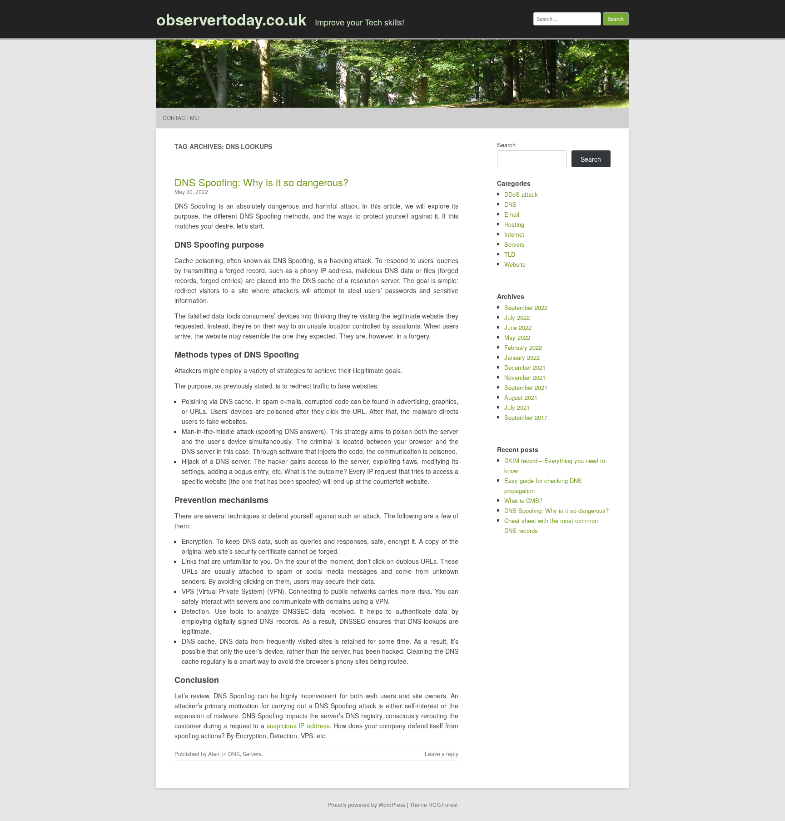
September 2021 (525, 387)
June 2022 (518, 327)
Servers (252, 753)
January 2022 (522, 357)
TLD (509, 254)
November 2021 (525, 377)
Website (515, 264)
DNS (234, 753)
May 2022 (517, 337)
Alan (213, 753)
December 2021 (525, 367)
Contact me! (181, 117)
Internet (514, 234)
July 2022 (517, 317)
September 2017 (525, 417)
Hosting (514, 224)
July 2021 (517, 407)
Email (511, 214)
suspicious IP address (298, 725)
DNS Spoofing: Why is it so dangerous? (261, 182)
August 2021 (520, 397)
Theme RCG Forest (433, 804)
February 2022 (523, 347)
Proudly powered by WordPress (367, 804)
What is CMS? (523, 500)
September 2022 (525, 307)
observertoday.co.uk (231, 19)
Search (506, 144)
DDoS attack (521, 194)
